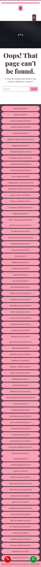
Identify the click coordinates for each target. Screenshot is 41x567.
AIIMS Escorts (20, 115)
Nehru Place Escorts (20, 391)
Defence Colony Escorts (21, 189)
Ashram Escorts (21, 133)
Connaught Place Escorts (20, 183)
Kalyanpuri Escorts (20, 287)
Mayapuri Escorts (20, 348)
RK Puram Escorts (20, 453)
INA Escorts (20, 256)
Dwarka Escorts (20, 214)
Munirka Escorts (20, 379)
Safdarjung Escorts (20, 465)
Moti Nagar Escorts (20, 373)
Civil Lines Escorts (20, 177)
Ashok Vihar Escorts (20, 127)
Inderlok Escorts (20, 262)
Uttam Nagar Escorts (20, 527)
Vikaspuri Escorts (20, 551)
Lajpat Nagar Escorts (20, 318)
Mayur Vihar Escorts (20, 354)
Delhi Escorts (20, 109)
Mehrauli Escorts (20, 360)
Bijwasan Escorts (20, 146)
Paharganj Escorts (20, 410)
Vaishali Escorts (20, 533)
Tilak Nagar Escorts (20, 514)
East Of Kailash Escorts (20, 220)
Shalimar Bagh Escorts (20, 483)
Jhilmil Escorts (20, 275)
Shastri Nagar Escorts (20, 490)
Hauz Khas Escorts (20, 250)
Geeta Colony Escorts (20, 225)
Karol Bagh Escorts (20, 299)
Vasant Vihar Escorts (20, 545)
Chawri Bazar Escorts (20, 164)
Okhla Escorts (20, 404)
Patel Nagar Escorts (20, 422)
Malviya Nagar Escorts (20, 342)
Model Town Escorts (20, 367)
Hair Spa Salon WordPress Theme (14, 564)
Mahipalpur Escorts (20, 337)
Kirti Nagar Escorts (20, 312)
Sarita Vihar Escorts (20, 477)
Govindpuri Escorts (20, 231)
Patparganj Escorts (21, 429)
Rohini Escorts (20, 459)
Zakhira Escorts (21, 558)
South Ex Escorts (20, 502)
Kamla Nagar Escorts (20, 293)
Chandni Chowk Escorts (20, 158)
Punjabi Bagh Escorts (20, 441)
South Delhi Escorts (20, 496)
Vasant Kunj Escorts (20, 539)
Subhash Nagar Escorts (20, 508)
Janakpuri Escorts (20, 268)
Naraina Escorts (20, 385)
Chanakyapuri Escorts (20, 152)
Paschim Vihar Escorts (20, 416)
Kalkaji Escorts (20, 281)
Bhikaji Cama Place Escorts (20, 139)
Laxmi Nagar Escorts (20, 324)
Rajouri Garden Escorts (20, 447)
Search (34, 89)
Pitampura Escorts (20, 435)
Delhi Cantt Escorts (20, 195)
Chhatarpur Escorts (20, 170)
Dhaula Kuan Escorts (20, 201)
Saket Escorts (20, 471)
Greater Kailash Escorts (20, 238)
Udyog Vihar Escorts (20, 521)
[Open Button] (20, 8)
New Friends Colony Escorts (20, 398)
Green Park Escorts (20, 244)
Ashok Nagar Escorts (20, 121)
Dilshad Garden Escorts (20, 207)
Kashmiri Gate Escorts (20, 306)
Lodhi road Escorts (20, 330)
